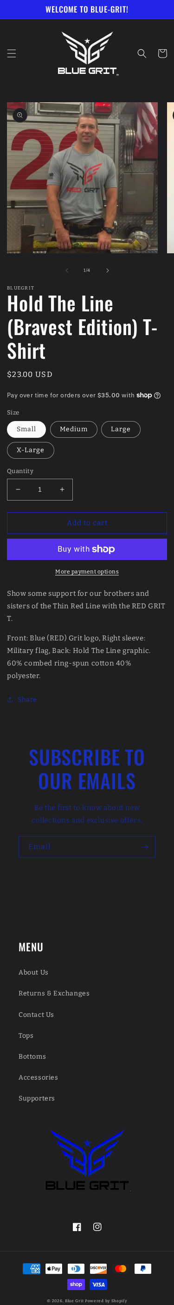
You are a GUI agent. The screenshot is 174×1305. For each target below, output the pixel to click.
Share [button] (27, 700)
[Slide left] (67, 270)
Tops (26, 1036)
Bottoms (32, 1057)
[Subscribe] (145, 847)
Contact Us (36, 1015)
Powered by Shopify (106, 1300)
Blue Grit (74, 1300)
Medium (74, 429)
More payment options (87, 571)
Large (121, 429)
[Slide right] (107, 270)
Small (26, 429)
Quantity (20, 471)
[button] (11, 53)
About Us (34, 972)
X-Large (31, 450)
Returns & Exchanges (54, 993)
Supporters (37, 1098)
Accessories (38, 1077)
